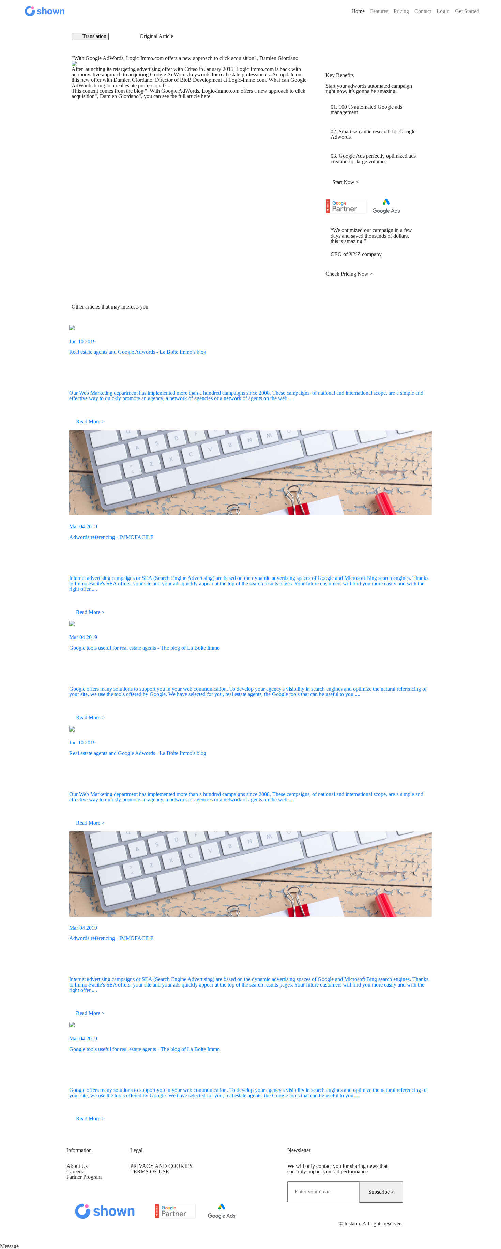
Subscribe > (381, 1192)
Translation (94, 36)
